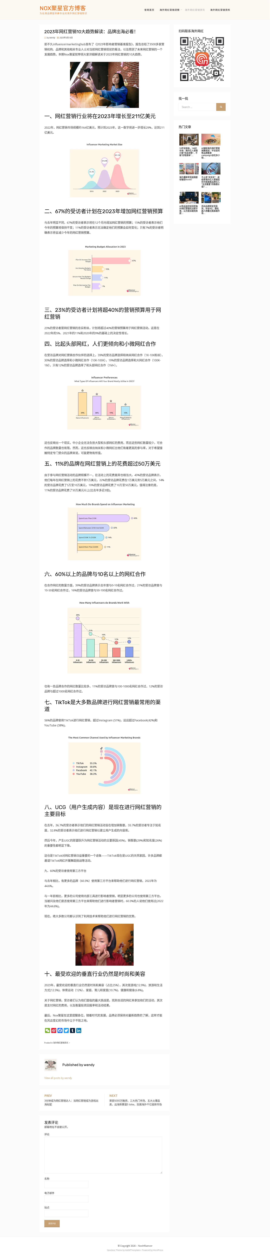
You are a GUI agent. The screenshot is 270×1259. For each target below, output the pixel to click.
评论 (46, 1134)
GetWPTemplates (132, 1250)
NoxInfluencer (145, 1245)
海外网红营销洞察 (170, 9)
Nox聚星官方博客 (63, 8)
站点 (46, 1207)
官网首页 (149, 9)
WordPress (158, 1250)
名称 (46, 1178)
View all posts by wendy (58, 1078)
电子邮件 (49, 1193)
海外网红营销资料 (220, 9)
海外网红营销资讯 (195, 9)
